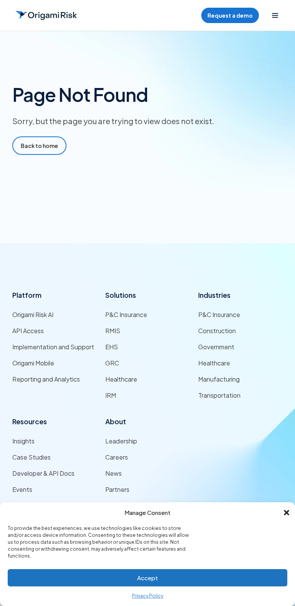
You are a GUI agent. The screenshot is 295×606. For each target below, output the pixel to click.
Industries (214, 295)
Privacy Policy (147, 596)
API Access (28, 331)
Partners (117, 489)
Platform (26, 295)
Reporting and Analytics (46, 379)
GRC (112, 363)
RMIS (112, 331)
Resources (29, 421)
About (115, 421)
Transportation (219, 395)
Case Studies (31, 457)
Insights (23, 441)
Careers (116, 457)
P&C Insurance (126, 314)
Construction (217, 331)
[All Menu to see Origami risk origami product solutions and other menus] (275, 15)
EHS (111, 347)
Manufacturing (219, 379)
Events (22, 489)
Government (216, 347)
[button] (286, 512)
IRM (110, 395)
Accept (147, 577)
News (113, 473)
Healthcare (121, 379)
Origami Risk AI (32, 314)
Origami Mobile (33, 363)
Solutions (120, 295)
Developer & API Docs (43, 473)
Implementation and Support (53, 347)
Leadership (121, 441)
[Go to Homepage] (46, 15)
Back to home (39, 145)
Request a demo (230, 15)
